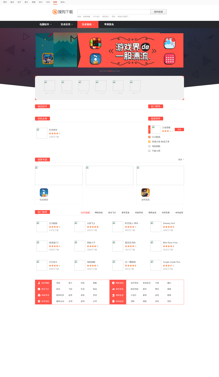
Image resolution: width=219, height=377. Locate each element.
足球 (70, 301)
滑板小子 (91, 242)
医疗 (41, 2)
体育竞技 (45, 301)
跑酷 (95, 283)
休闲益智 (179, 212)
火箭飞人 (91, 223)
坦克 (83, 289)
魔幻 (169, 283)
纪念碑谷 (53, 130)
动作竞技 (134, 283)
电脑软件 (44, 24)
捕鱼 (145, 301)
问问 (48, 2)
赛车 (145, 289)
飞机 (70, 289)
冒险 (58, 283)
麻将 (145, 295)
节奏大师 (156, 151)
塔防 (113, 16)
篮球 (83, 301)
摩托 (157, 289)
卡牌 (157, 283)
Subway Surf (169, 223)
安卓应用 (65, 24)
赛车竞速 (125, 212)
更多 (62, 2)
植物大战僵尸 (123, 16)
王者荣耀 (166, 127)
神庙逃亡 (105, 16)
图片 (26, 2)
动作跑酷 (85, 212)
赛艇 (169, 289)
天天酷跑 (156, 137)
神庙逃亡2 (54, 242)
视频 (33, 2)
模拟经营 (60, 295)
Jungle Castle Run (171, 262)
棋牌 (169, 295)
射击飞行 (112, 212)
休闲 (157, 301)
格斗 (70, 283)
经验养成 (139, 212)
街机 (83, 283)
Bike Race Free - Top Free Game (178, 242)
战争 (70, 295)
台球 (95, 301)
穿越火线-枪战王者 (160, 141)
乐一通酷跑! (130, 262)
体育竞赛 (166, 212)
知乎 (19, 2)
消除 (133, 301)
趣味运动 (60, 301)
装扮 (83, 295)
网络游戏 (99, 212)
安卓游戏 (86, 24)
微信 (12, 2)
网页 (5, 2)
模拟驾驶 (134, 289)
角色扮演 (147, 283)
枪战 (95, 289)
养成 (95, 295)
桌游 (157, 295)
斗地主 (133, 295)
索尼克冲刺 (130, 242)
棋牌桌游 (152, 212)
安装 (179, 129)
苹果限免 (109, 24)
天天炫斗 (53, 262)
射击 (58, 289)
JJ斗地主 (96, 16)
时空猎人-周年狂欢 (133, 223)
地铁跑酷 (86, 16)
